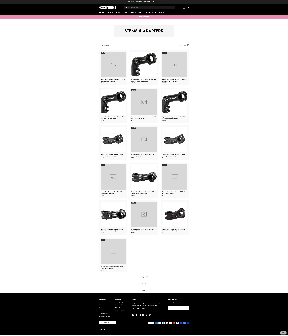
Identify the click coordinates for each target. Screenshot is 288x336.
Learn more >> (157, 1)
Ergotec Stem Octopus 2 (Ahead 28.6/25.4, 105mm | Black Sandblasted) (173, 155)
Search (101, 305)
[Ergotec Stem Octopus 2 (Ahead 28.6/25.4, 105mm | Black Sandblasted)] (174, 139)
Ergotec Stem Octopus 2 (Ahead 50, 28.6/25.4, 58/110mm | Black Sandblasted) (113, 117)
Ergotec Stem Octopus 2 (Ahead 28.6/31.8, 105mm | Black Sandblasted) (112, 230)
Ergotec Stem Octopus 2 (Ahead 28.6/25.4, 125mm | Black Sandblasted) (112, 155)
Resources (158, 12)
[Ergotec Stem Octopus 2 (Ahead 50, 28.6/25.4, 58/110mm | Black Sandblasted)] (113, 102)
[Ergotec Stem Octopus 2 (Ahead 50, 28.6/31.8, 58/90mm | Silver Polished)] (113, 64)
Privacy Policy (118, 307)
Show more (144, 283)
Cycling (117, 12)
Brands (101, 12)
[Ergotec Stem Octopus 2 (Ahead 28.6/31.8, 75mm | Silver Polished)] (113, 251)
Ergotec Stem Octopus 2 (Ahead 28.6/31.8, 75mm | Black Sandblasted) (173, 230)
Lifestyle (148, 12)
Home (100, 302)
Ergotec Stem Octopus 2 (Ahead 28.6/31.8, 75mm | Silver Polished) (112, 267)
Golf (125, 12)
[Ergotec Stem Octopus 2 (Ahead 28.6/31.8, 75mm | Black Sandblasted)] (174, 214)
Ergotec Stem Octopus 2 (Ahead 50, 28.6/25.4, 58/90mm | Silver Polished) (143, 117)
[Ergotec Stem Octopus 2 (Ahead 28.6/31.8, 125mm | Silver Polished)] (174, 177)
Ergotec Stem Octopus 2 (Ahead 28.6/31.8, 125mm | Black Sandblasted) (142, 192)
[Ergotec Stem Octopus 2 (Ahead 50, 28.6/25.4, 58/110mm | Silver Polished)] (174, 64)
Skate (132, 12)
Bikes (109, 12)
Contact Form (135, 311)
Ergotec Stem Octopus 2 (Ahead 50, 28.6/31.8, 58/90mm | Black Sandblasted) (143, 80)
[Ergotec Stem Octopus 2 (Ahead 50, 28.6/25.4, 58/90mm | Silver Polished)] (144, 102)
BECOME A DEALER (104, 316)
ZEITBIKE (104, 329)
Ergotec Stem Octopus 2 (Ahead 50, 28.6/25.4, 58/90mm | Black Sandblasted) (174, 117)
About (100, 307)
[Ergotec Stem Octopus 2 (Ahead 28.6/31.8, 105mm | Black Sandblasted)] (113, 214)
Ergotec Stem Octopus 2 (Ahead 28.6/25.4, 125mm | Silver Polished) (142, 155)
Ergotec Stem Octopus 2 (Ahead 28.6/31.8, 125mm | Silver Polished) (173, 192)
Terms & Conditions (120, 310)
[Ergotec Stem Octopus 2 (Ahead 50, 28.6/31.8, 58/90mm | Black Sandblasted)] (144, 64)
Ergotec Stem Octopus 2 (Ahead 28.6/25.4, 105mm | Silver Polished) (112, 192)
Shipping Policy (119, 302)
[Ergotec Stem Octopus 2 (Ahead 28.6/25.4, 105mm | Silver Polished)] (113, 177)
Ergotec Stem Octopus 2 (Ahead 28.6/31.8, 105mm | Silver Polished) (142, 230)
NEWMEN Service (103, 313)
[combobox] (149, 7)
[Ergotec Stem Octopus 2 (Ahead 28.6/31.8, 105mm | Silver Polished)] (144, 214)
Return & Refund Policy (121, 305)
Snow (139, 12)
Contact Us (102, 310)
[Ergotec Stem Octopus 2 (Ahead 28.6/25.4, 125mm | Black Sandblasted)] (113, 139)
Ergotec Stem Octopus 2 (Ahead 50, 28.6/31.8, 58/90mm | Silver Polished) (113, 80)
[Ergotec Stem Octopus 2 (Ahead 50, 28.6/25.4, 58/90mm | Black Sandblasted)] (174, 102)
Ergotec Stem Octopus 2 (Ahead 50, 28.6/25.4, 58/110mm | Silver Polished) (174, 80)
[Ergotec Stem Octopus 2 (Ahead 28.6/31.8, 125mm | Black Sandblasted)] (144, 177)
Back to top (144, 290)
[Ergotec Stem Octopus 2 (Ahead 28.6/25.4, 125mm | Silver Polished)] (144, 139)
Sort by (101, 45)
